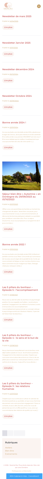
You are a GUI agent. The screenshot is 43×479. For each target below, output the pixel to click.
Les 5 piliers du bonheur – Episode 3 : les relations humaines (17, 386)
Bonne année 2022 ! (14, 244)
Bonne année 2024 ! (14, 122)
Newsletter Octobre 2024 (17, 96)
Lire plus (9, 28)
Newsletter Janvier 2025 (16, 42)
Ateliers (8, 448)
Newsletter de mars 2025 (16, 16)
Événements (11, 454)
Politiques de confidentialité (21, 471)
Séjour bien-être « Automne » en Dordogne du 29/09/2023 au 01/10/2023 (21, 197)
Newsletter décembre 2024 (18, 69)
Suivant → (19, 433)
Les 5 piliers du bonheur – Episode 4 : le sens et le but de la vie (20, 338)
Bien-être (9, 451)
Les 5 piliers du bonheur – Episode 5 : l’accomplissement (20, 288)
